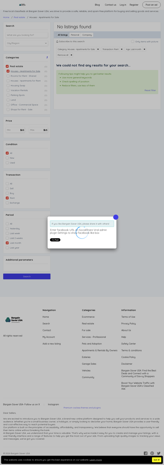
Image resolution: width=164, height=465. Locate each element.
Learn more (96, 459)
